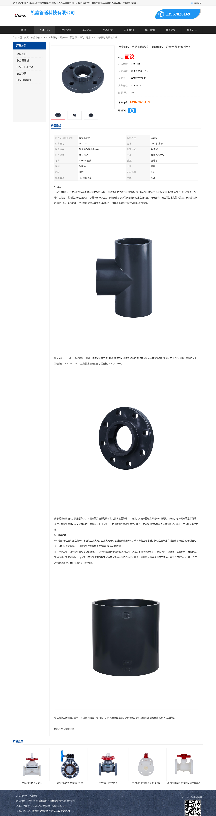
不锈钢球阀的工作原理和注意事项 (146, 783)
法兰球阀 (21, 73)
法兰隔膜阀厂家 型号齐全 (183, 783)
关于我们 (129, 30)
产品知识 (108, 30)
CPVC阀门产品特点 (70, 783)
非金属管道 (22, 60)
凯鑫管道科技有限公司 (50, 801)
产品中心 (45, 30)
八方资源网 (33, 811)
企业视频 (66, 30)
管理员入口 (54, 811)
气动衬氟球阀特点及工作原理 (108, 783)
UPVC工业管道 (50, 37)
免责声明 (44, 811)
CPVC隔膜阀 (23, 80)
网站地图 (65, 811)
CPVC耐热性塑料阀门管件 (32, 783)
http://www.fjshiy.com (64, 729)
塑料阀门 (21, 54)
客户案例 (150, 30)
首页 (23, 30)
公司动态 (87, 30)
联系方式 (192, 30)
